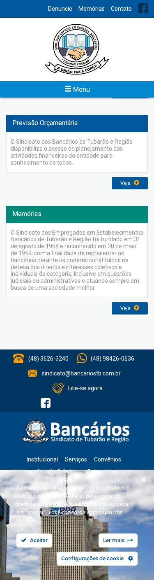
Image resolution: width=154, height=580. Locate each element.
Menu (80, 89)
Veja (126, 183)
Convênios (107, 459)
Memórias (91, 8)
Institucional (42, 459)
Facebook (143, 8)
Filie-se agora (85, 388)
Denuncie (60, 8)
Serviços (76, 459)
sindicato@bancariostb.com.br (81, 373)
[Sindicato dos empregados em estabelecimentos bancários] (77, 49)
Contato (121, 8)
